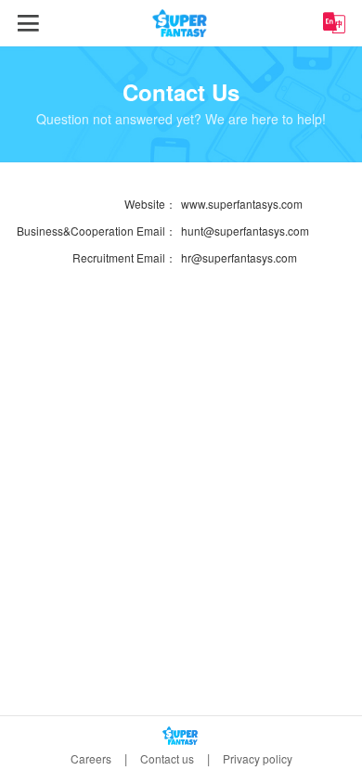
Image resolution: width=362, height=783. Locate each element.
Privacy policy (257, 758)
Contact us (167, 758)
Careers (91, 758)
